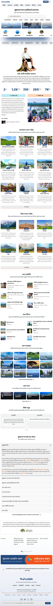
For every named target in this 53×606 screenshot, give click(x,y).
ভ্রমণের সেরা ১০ (5, 43)
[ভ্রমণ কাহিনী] (31, 25)
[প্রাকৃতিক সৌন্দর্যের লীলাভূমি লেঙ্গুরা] (3, 305)
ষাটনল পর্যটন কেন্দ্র (44, 194)
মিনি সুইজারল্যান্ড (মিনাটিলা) (8, 147)
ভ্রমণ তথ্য (45, 27)
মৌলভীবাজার (26, 191)
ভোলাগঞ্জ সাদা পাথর (44, 170)
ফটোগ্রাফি (48, 20)
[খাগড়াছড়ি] (7, 365)
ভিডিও (36, 20)
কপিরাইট (46, 595)
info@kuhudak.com (26, 590)
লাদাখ (8, 231)
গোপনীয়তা (29, 595)
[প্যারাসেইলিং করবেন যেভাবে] (29, 337)
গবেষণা (26, 20)
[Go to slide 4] (25, 551)
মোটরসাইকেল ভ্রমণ (11, 337)
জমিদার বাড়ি (44, 43)
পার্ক (22, 43)
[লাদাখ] (8, 224)
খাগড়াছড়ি (4, 367)
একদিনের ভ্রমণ (15, 43)
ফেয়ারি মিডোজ (26, 254)
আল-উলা (44, 254)
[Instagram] (28, 599)
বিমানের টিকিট (37, 470)
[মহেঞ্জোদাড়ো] (26, 224)
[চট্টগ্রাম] (46, 365)
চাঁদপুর (45, 191)
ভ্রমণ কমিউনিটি (34, 462)
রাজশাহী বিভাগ (29, 36)
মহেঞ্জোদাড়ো (26, 231)
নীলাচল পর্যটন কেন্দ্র (26, 170)
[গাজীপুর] (33, 365)
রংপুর (42, 376)
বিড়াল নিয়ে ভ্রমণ (10, 322)
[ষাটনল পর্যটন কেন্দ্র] (44, 187)
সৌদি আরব (44, 252)
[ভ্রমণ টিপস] (11, 25)
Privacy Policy (19, 603)
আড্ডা (31, 20)
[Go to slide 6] (27, 551)
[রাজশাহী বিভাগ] (29, 32)
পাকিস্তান (26, 228)
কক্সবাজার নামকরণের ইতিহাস (32, 396)
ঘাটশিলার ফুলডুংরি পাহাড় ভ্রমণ (41, 282)
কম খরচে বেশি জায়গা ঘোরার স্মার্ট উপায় (16, 330)
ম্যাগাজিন (27, 585)
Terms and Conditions (29, 603)
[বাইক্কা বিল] (26, 187)
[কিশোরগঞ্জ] (46, 356)
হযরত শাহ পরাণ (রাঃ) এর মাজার (26, 147)
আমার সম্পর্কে (7, 595)
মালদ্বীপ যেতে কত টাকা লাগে (46, 396)
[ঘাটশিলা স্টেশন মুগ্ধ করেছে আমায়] (3, 295)
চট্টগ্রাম (42, 367)
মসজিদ (37, 43)
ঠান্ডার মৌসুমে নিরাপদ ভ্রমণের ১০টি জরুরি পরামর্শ (42, 322)
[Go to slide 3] (24, 551)
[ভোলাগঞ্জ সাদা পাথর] (44, 164)
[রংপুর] (46, 374)
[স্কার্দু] (8, 248)
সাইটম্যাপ (41, 595)
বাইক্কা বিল (26, 194)
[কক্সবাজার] (20, 365)
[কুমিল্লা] (33, 356)
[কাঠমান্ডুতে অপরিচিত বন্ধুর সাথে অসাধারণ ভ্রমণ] (3, 285)
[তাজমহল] (44, 224)
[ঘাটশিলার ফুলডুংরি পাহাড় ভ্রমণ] (30, 285)
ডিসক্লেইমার (35, 595)
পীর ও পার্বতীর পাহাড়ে (39, 303)
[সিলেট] (7, 374)
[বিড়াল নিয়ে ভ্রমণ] (3, 323)
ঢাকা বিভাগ (5, 36)
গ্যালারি (41, 20)
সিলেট (8, 144)
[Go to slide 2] (23, 551)
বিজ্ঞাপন (19, 595)
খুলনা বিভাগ (41, 36)
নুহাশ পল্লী (44, 147)
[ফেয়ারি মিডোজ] (26, 248)
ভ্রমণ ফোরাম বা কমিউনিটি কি (18, 396)
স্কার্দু (8, 254)
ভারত (8, 228)
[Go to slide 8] (29, 551)
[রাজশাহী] (20, 374)
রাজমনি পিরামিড (8, 194)
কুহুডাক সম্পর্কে (23, 473)
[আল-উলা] (44, 248)
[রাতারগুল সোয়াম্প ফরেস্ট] (8, 164)
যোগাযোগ (14, 595)
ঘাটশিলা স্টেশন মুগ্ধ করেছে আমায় (15, 293)
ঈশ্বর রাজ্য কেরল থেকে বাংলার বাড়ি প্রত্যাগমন (41, 294)
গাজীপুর (44, 144)
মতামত (20, 20)
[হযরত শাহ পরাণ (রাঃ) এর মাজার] (26, 140)
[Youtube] (24, 599)
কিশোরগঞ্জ (44, 358)
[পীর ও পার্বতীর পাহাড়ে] (30, 305)
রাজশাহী (17, 376)
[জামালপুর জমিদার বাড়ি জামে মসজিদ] (40, 110)
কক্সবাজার (17, 367)
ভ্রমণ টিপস (4, 27)
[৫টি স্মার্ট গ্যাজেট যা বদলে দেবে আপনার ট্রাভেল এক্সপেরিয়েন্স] (3, 122)
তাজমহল (45, 231)
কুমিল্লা (29, 358)
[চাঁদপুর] (20, 356)
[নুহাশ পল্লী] (44, 140)
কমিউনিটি (21, 585)
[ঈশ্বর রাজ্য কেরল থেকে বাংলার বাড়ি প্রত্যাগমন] (30, 295)
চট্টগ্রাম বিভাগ (17, 36)
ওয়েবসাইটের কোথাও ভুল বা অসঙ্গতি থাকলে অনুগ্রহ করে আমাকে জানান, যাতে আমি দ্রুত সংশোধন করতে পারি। (27, 570)
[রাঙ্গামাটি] (33, 374)
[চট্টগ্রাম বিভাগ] (17, 32)
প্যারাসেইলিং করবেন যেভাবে (39, 337)
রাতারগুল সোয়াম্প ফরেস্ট (8, 170)
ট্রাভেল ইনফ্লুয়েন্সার (29, 531)
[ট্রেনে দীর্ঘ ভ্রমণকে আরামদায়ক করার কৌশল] (29, 330)
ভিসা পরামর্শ (44, 470)
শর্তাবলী (23, 595)
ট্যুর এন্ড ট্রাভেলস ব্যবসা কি (6, 396)
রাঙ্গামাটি (30, 376)
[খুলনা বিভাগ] (41, 32)
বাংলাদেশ (15, 585)
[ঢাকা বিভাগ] (5, 32)
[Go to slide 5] (26, 551)
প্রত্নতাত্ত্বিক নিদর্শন (29, 43)
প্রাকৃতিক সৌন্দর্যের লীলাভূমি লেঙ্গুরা (15, 302)
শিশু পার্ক (15, 20)
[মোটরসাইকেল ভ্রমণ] (3, 337)
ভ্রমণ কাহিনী (25, 27)
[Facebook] (21, 599)
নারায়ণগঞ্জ (8, 191)
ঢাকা (3, 358)
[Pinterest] (31, 599)
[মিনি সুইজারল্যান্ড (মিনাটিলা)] (8, 140)
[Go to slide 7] (28, 551)
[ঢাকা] (7, 356)
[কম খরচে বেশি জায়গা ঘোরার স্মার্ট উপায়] (3, 330)
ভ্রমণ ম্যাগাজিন (8, 20)
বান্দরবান (26, 168)
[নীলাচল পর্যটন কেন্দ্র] (26, 164)
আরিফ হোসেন (29, 530)
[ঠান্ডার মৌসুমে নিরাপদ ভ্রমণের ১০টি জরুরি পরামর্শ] (29, 323)
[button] (48, 603)
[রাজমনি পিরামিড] (8, 187)
